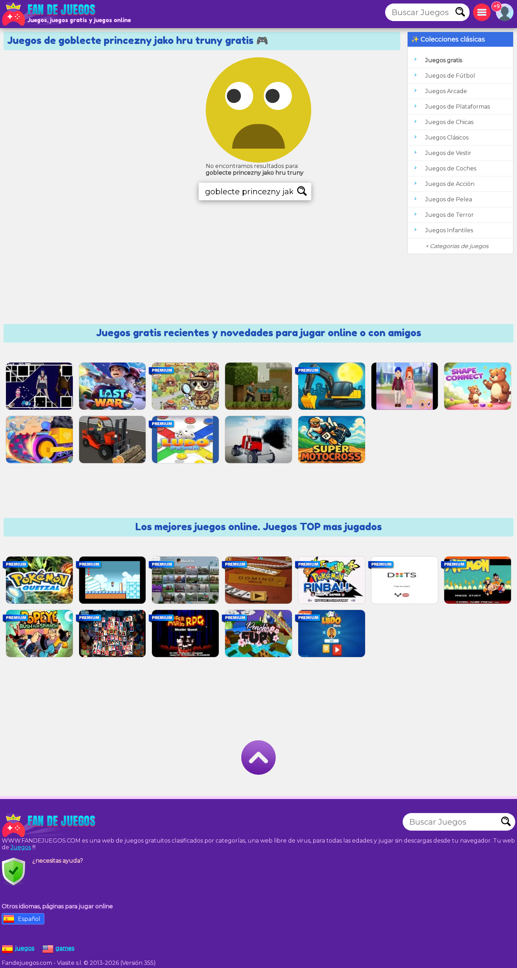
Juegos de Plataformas (457, 106)
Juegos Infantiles (449, 230)
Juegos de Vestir (448, 153)
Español (29, 919)
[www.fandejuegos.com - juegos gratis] (49, 825)
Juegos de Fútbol (450, 75)
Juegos (21, 847)
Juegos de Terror (449, 215)
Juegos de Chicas (449, 122)
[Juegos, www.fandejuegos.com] (49, 14)
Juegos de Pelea (448, 199)
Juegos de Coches (450, 168)
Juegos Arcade (446, 91)
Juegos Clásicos (446, 137)
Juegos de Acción (449, 184)
